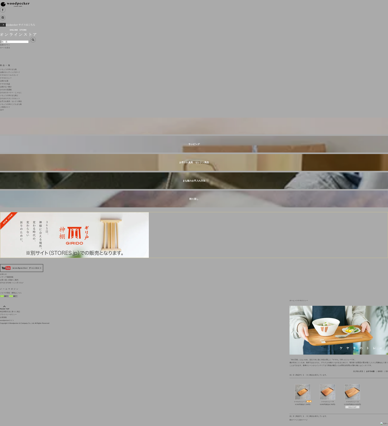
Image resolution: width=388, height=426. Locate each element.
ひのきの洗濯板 (6, 90)
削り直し (194, 199)
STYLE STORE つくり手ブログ (11, 283)
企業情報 (3, 317)
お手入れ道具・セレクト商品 (11, 101)
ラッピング (194, 144)
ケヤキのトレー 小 (300, 402)
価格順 (380, 371)
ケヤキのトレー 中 (327, 402)
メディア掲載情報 (6, 277)
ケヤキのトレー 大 (352, 402)
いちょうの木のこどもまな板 (11, 104)
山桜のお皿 (4, 81)
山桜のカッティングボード (10, 72)
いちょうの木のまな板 (8, 69)
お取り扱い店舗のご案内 (9, 280)
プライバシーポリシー (8, 314)
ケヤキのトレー (6, 78)
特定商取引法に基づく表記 (10, 311)
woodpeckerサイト (7, 320)
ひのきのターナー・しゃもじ (11, 92)
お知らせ (3, 274)
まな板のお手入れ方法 (194, 180)
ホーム (291, 300)
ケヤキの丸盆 (5, 84)
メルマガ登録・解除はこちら (11, 293)
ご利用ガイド (5, 107)
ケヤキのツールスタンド (9, 75)
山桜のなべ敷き (6, 87)
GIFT (2, 110)
